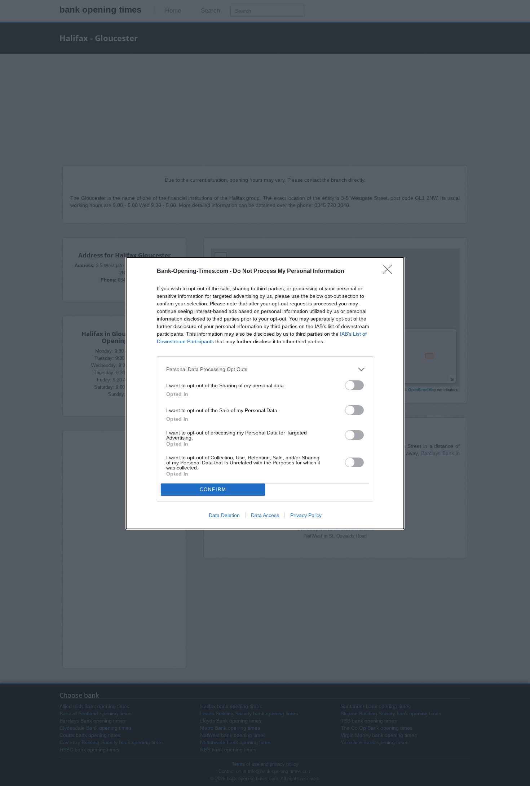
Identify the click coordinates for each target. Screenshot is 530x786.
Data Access (265, 515)
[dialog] (265, 393)
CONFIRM (213, 489)
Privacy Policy (306, 515)
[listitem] (265, 369)
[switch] (354, 385)
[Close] (390, 271)
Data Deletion (224, 515)
